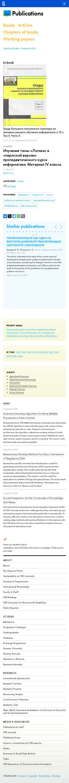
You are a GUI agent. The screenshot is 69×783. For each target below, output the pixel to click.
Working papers (18, 39)
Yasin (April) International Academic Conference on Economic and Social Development (34, 711)
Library (6, 748)
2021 (51, 352)
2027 (18, 352)
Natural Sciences (17, 389)
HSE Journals (9, 732)
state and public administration (43, 335)
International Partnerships (16, 586)
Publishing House (11, 737)
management (48, 332)
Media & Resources (16, 721)
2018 (14, 356)
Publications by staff (13, 727)
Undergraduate (11, 632)
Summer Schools (11, 653)
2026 (24, 352)
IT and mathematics (28, 332)
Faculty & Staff (10, 592)
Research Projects (12, 688)
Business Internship (12, 664)
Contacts (22, 776)
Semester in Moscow (13, 658)
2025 (29, 352)
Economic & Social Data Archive (19, 753)
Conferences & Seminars (16, 699)
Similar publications (25, 226)
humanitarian (12, 332)
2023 (40, 352)
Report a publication (11, 48)
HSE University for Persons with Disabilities (24, 602)
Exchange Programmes (14, 643)
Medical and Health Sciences (23, 385)
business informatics (15, 329)
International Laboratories (16, 678)
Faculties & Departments (15, 581)
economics (31, 329)
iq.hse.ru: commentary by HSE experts (22, 742)
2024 (34, 352)
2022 (45, 352)
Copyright (32, 776)
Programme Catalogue (14, 627)
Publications (27, 13)
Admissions (8, 621)
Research (9, 673)
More (20, 356)
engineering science (46, 329)
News (6, 403)
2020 (56, 352)
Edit (64, 780)
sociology (23, 335)
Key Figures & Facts (13, 570)
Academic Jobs (10, 704)
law (39, 332)
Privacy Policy (45, 776)
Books (9, 25)
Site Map (56, 776)
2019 (8, 356)
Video (6, 758)
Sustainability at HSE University (18, 576)
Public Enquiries (10, 607)
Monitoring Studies (13, 694)
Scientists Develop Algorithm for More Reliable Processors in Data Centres (30, 416)
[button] (7, 231)
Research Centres (12, 683)
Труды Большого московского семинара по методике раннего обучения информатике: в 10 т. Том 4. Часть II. (33, 132)
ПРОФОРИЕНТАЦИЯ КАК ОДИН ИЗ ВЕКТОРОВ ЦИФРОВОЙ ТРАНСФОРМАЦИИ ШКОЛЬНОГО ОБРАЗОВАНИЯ (34, 241)
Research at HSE (28, 48)
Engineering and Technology (22, 379)
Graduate (8, 637)
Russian (20, 181)
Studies (8, 616)
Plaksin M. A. (8, 173)
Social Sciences (16, 392)
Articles (25, 25)
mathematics (12, 335)
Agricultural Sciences (19, 376)
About (7, 560)
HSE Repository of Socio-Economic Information (27, 764)
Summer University (12, 648)
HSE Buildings (9, 597)
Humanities (14, 382)
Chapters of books (20, 32)
